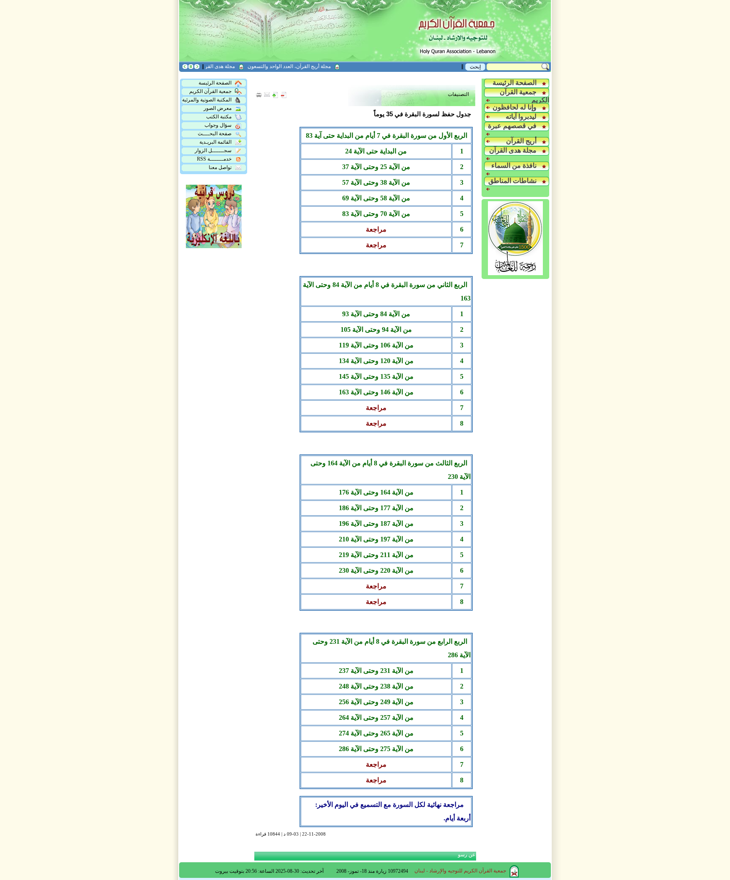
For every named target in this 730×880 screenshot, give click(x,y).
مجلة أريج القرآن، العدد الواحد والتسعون (299, 66)
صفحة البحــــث (215, 134)
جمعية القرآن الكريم (210, 91)
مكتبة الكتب (219, 117)
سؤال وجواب (218, 125)
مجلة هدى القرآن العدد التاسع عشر (208, 66)
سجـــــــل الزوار (213, 150)
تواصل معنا (220, 167)
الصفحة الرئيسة (215, 83)
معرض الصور (218, 108)
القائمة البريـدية (215, 142)
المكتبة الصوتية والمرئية (207, 100)
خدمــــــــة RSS (214, 159)
